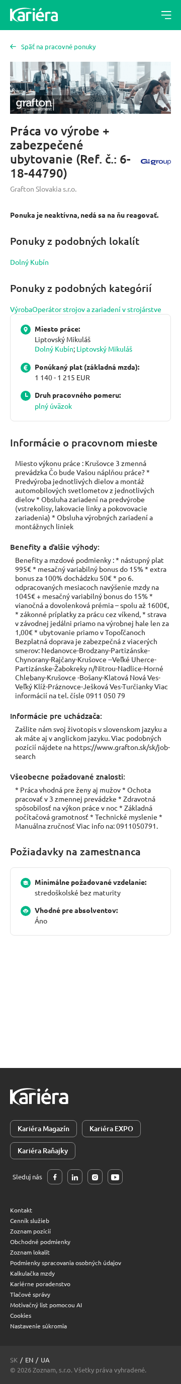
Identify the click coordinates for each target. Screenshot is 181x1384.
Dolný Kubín (29, 261)
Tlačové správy (30, 1294)
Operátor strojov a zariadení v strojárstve (96, 309)
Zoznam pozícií (30, 1231)
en (29, 1359)
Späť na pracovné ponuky (58, 46)
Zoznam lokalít (30, 1252)
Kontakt (21, 1210)
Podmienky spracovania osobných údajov (65, 1263)
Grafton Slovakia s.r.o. (43, 188)
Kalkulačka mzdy (32, 1273)
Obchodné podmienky (40, 1242)
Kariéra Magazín (43, 1128)
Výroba (21, 309)
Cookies (20, 1315)
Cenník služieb (29, 1220)
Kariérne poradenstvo (40, 1284)
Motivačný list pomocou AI (46, 1305)
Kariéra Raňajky (43, 1150)
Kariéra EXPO (111, 1128)
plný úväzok (53, 405)
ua (45, 1359)
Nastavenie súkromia (38, 1326)
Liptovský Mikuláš (104, 348)
